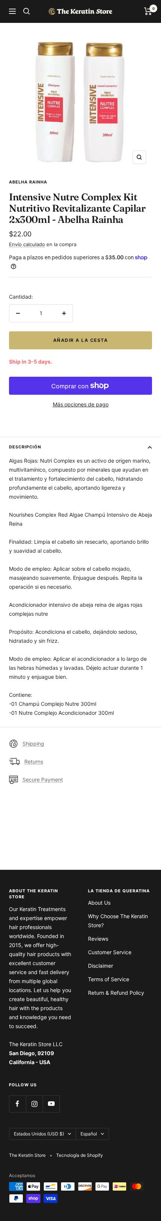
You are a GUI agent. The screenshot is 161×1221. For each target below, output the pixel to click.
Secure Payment (42, 779)
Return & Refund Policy (116, 992)
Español (88, 1134)
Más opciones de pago (81, 404)
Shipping (33, 743)
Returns (33, 761)
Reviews (98, 938)
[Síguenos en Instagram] (34, 1103)
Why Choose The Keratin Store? (118, 920)
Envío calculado (27, 244)
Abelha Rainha (28, 182)
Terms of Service (108, 979)
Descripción (25, 447)
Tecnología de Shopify (79, 1155)
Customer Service (109, 952)
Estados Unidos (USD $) (39, 1134)
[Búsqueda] (26, 11)
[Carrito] (148, 11)
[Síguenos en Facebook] (17, 1103)
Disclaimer (100, 965)
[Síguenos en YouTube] (51, 1103)
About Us (99, 902)
